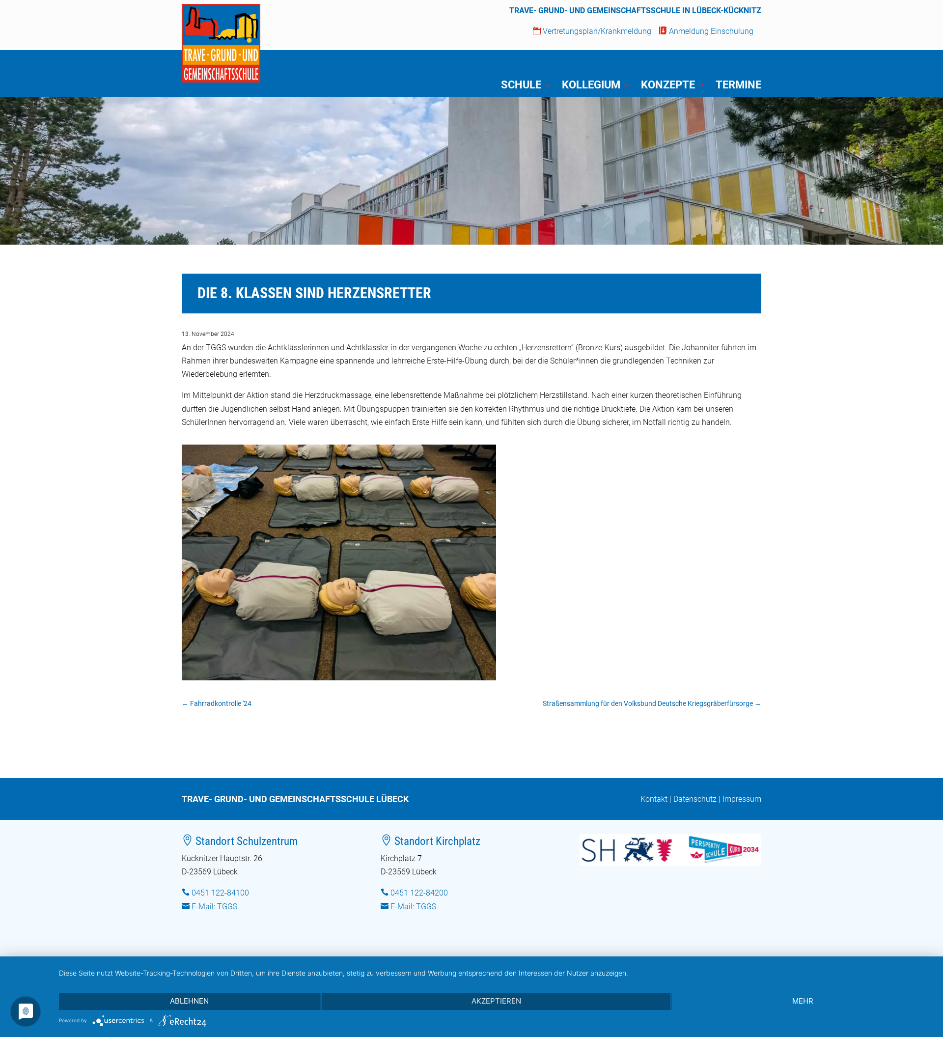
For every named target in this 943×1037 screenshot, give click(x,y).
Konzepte (668, 86)
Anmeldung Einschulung (706, 31)
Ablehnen (189, 1001)
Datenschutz (695, 799)
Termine (738, 86)
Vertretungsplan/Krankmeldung (592, 31)
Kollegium (591, 86)
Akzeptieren (496, 1001)
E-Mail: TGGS (214, 906)
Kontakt (653, 799)
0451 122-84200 (419, 892)
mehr (802, 1001)
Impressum (741, 799)
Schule (521, 86)
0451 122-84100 (220, 892)
